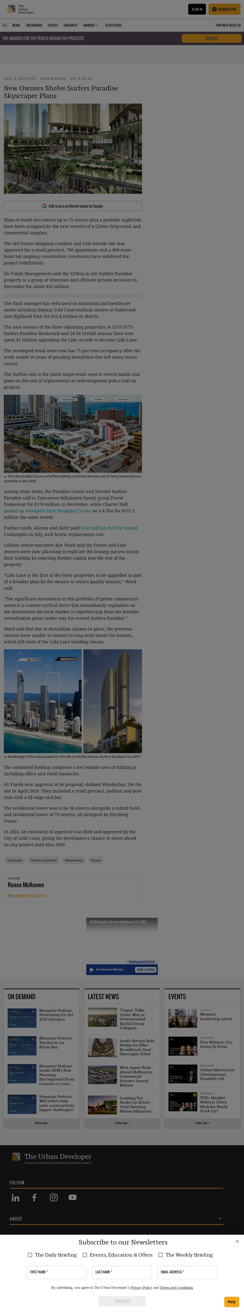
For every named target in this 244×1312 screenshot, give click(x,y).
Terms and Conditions (176, 1288)
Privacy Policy (141, 1288)
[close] (237, 1241)
